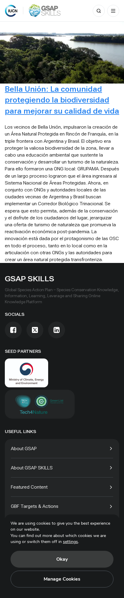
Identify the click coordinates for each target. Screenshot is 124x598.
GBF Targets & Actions (34, 506)
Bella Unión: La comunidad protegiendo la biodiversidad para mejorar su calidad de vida (62, 99)
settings (70, 542)
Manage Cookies (62, 579)
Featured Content (29, 487)
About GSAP (24, 448)
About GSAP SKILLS (32, 468)
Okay (62, 559)
